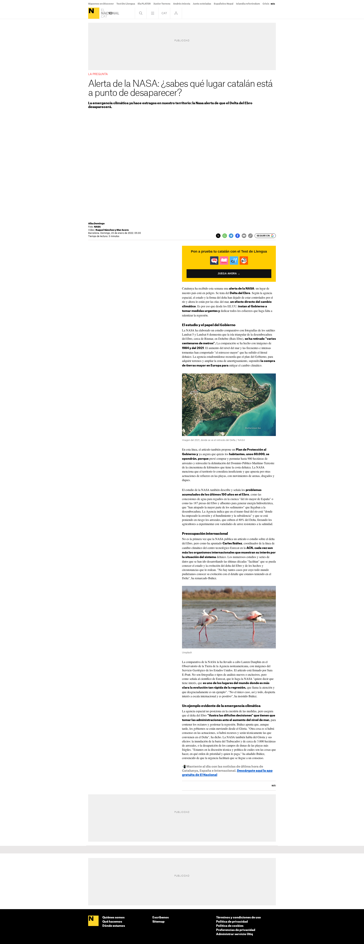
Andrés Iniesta (181, 4)
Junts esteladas (202, 4)
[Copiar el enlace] (250, 235)
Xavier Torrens (161, 4)
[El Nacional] (93, 13)
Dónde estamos (113, 925)
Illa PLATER (144, 4)
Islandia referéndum (248, 4)
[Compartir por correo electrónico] (244, 235)
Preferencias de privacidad (235, 930)
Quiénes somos (113, 917)
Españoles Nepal (223, 4)
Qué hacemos (112, 921)
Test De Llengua (125, 4)
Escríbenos (160, 917)
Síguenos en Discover (101, 4)
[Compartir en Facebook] (237, 235)
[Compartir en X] (218, 235)
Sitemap (158, 921)
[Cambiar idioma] (164, 13)
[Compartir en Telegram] (231, 235)
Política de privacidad (232, 921)
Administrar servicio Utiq (234, 934)
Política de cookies (229, 925)
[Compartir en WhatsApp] (224, 235)
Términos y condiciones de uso (238, 917)
